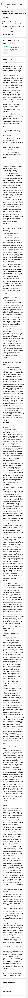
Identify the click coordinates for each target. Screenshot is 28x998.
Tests (17, 2)
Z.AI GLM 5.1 (12, 21)
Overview (7, 2)
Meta (12, 986)
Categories (7, 4)
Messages (5, 986)
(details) (22, 46)
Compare (7, 7)
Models (14, 4)
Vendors (20, 4)
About (13, 2)
